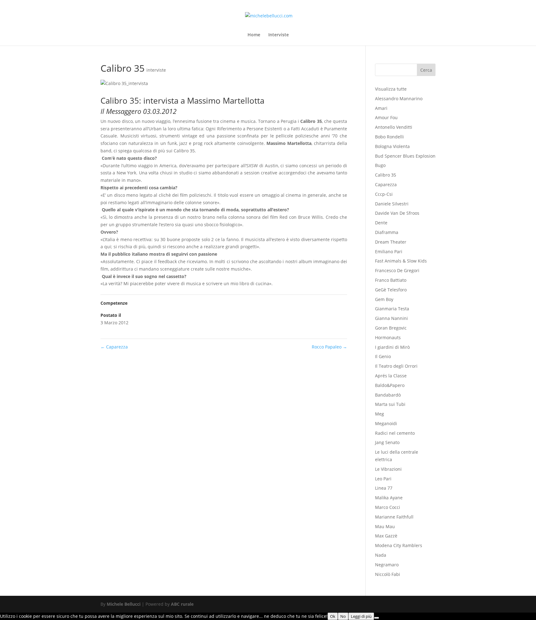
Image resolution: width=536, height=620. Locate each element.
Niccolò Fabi (387, 574)
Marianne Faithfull (394, 517)
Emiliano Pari (388, 251)
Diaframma (386, 232)
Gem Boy (384, 299)
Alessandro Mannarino (398, 98)
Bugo (380, 165)
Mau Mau (385, 526)
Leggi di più (361, 616)
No (343, 616)
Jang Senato (387, 442)
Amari (381, 108)
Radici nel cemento (395, 433)
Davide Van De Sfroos (397, 213)
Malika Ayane (389, 498)
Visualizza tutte (391, 89)
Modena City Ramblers (398, 545)
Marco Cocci (387, 507)
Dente (381, 223)
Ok (332, 616)
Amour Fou (386, 117)
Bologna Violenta (392, 146)
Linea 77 (383, 488)
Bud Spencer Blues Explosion (405, 156)
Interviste (278, 35)
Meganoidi (386, 423)
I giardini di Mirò (392, 347)
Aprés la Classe (391, 376)
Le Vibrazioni (388, 469)
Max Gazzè (386, 536)
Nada (380, 555)
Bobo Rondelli (389, 137)
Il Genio (383, 356)
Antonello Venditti (393, 127)
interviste (156, 70)
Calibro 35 (385, 175)
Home (254, 35)
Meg (379, 414)
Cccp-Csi (384, 194)
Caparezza (114, 347)
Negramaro (387, 565)
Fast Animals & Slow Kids (401, 261)
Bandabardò (388, 395)
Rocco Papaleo (329, 347)
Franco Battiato (390, 280)
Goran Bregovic (391, 328)
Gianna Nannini (391, 318)
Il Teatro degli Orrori (396, 366)
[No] (376, 618)
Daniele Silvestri (392, 204)
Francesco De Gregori (397, 270)
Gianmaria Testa (392, 309)
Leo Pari (383, 479)
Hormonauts (388, 337)
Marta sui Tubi (390, 404)
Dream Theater (390, 242)
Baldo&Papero (389, 385)
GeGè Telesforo (391, 290)
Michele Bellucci (124, 604)
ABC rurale (182, 604)
